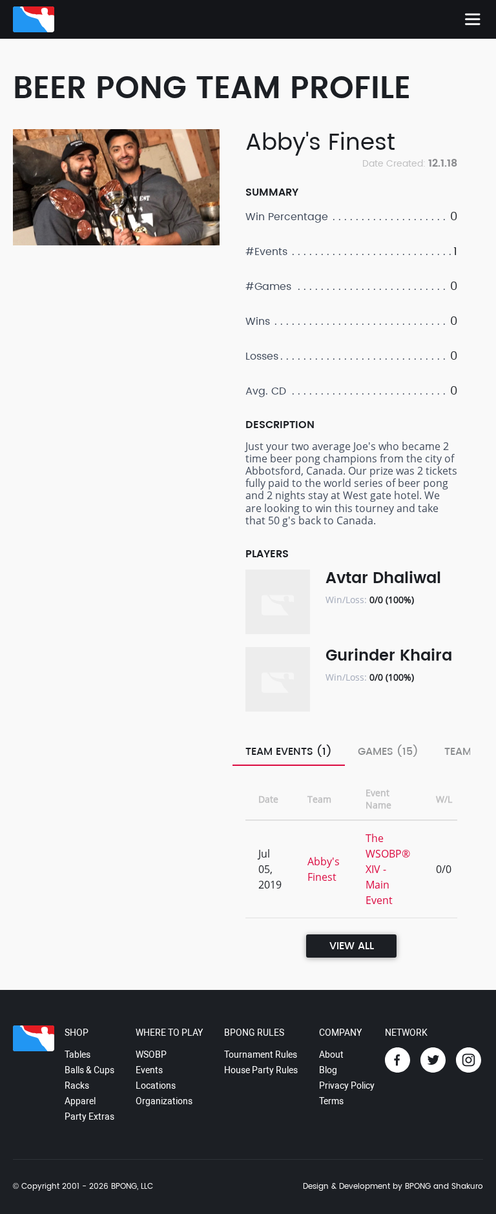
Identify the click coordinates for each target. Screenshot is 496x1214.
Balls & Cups (89, 1070)
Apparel (80, 1101)
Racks (77, 1085)
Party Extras (89, 1116)
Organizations (164, 1101)
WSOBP (151, 1054)
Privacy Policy (347, 1085)
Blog (328, 1070)
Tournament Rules (260, 1054)
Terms (331, 1101)
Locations (156, 1085)
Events (149, 1070)
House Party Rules (261, 1070)
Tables (77, 1054)
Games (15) (388, 751)
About (331, 1054)
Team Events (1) (288, 751)
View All (351, 946)
